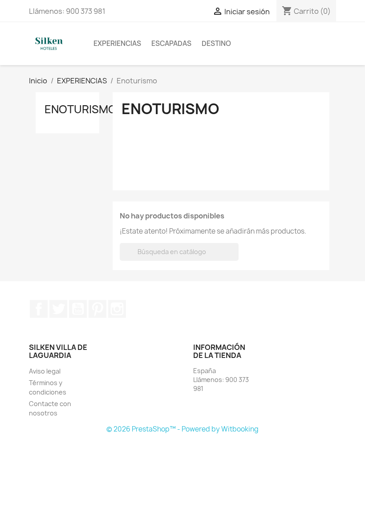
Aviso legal (45, 371)
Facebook (39, 309)
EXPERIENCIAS (117, 43)
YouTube (78, 309)
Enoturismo (81, 109)
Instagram (117, 309)
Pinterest (97, 309)
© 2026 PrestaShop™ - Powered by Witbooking (182, 429)
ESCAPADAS (171, 43)
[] (235, 258)
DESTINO (216, 43)
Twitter (58, 309)
